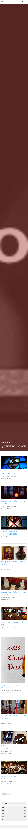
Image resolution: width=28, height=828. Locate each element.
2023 (14, 816)
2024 (14, 813)
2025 (14, 810)
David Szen (4, 803)
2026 (14, 807)
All (2, 819)
